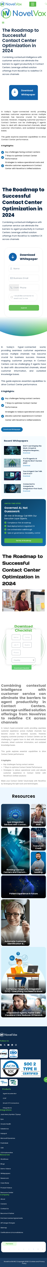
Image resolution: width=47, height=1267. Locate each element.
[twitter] (4, 1045)
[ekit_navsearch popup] (46, 4)
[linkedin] (12, 1045)
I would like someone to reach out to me (24, 297)
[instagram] (16, 1045)
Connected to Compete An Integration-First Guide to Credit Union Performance (33, 486)
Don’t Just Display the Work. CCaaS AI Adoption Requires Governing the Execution (32, 448)
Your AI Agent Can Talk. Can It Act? (32, 472)
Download (26, 453)
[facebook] (1, 1045)
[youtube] (8, 1045)
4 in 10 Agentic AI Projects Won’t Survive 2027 (32, 460)
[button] (3, 22)
